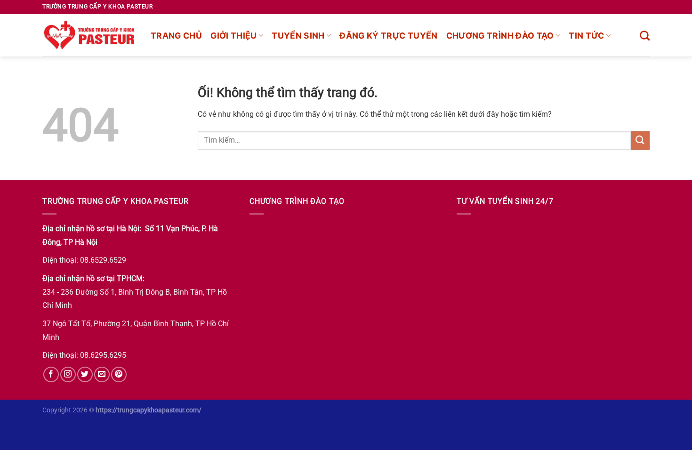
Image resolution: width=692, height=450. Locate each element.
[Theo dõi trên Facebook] (51, 374)
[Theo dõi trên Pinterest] (119, 374)
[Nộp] (640, 140)
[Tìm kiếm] (645, 35)
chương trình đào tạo (500, 35)
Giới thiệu (233, 35)
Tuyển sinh (298, 35)
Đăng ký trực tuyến (388, 35)
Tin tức (586, 35)
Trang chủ (176, 35)
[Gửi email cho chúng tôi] (102, 374)
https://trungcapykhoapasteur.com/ (148, 410)
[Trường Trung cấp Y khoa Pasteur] (89, 35)
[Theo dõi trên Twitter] (85, 374)
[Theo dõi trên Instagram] (68, 374)
